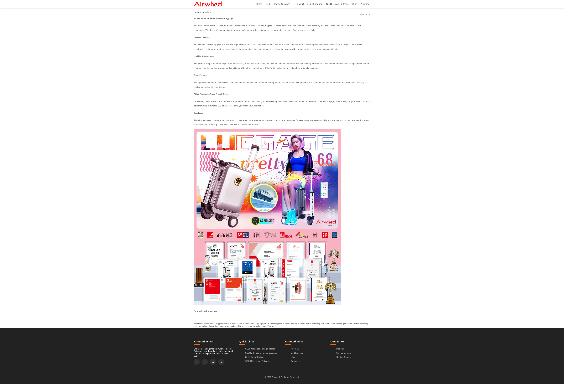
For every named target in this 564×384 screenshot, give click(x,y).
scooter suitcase (201, 323)
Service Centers (343, 353)
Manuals (340, 349)
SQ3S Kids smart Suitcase (257, 361)
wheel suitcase (231, 326)
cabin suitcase (312, 323)
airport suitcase (217, 326)
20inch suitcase (327, 323)
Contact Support (343, 357)
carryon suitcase (201, 326)
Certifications (297, 353)
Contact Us (296, 361)
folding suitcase (298, 323)
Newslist (205, 12)
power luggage (216, 323)
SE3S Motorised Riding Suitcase (260, 349)
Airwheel (365, 4)
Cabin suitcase (245, 326)
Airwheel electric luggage (260, 26)
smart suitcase (270, 323)
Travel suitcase (260, 326)
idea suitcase (284, 323)
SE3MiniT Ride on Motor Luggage (261, 353)
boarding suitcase (343, 323)
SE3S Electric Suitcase (278, 4)
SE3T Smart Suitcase (337, 4)
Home (259, 4)
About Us (295, 349)
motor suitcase (231, 323)
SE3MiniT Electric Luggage (308, 4)
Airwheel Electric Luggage (220, 18)
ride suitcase (245, 323)
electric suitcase (359, 323)
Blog (354, 4)
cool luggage (257, 323)
